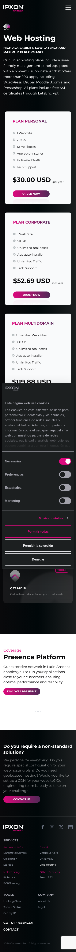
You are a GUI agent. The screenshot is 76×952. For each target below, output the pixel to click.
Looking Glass (12, 901)
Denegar (38, 559)
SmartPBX (46, 877)
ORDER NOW (31, 193)
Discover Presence (22, 691)
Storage (8, 864)
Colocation (10, 858)
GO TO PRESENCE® (18, 923)
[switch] (65, 474)
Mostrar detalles (51, 518)
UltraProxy (46, 858)
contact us (21, 799)
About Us (44, 901)
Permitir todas (38, 531)
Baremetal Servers (15, 852)
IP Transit (9, 877)
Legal (41, 907)
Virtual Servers (49, 852)
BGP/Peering (11, 883)
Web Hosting (48, 864)
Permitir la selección (38, 545)
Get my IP (9, 913)
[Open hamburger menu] (68, 7)
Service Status (12, 907)
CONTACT (11, 929)
